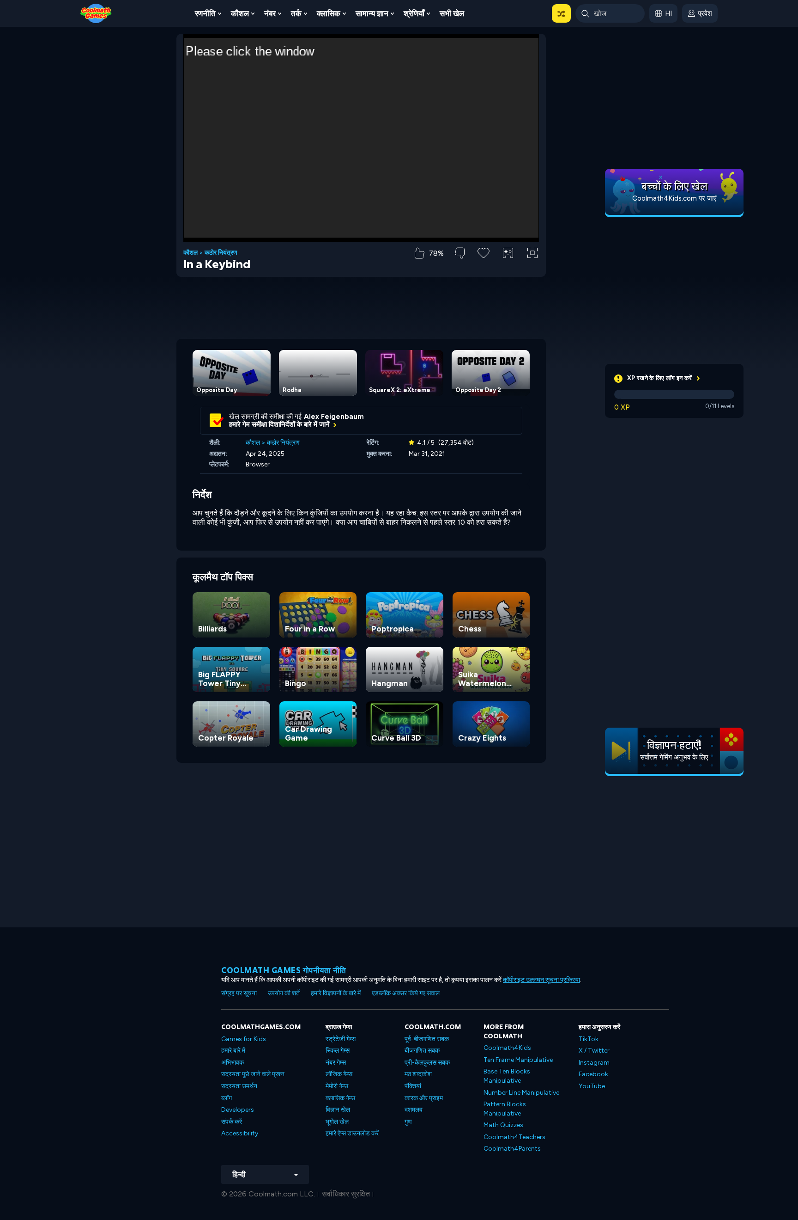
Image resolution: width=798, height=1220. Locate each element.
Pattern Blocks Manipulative (505, 1108)
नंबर (270, 13)
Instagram (594, 1063)
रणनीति (205, 13)
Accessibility (239, 1133)
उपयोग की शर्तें (284, 993)
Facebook (593, 1074)
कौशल (240, 13)
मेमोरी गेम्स (337, 1086)
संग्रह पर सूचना (239, 993)
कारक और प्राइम (424, 1098)
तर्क (296, 13)
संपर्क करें (231, 1122)
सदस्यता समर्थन (239, 1086)
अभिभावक (232, 1063)
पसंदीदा (484, 267)
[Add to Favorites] (483, 252)
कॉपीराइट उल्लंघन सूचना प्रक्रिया (541, 980)
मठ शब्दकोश (418, 1074)
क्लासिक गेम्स (340, 1098)
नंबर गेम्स (336, 1063)
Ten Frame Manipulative (518, 1060)
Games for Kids (243, 1039)
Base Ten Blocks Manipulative (507, 1076)
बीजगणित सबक (422, 1050)
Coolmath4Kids (507, 1048)
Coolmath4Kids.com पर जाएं (674, 198)
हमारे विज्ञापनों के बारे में (336, 993)
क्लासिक (328, 13)
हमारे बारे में (233, 1050)
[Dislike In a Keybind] (459, 253)
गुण (408, 1122)
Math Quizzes (503, 1125)
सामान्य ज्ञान (372, 13)
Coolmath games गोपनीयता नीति (283, 970)
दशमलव (414, 1110)
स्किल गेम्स (338, 1050)
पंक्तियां (413, 1086)
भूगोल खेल (337, 1122)
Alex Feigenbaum (334, 416)
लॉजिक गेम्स (339, 1074)
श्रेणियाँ (414, 13)
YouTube (592, 1086)
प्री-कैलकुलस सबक (427, 1063)
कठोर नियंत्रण (221, 253)
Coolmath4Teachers (514, 1137)
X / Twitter (594, 1050)
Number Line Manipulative (521, 1093)
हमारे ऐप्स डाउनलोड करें (352, 1133)
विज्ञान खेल (338, 1110)
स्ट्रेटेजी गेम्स (341, 1039)
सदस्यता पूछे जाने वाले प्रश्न (252, 1074)
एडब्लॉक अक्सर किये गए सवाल (406, 993)
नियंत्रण (508, 268)
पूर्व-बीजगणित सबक (427, 1039)
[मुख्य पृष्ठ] (96, 12)
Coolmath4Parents (512, 1149)
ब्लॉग (226, 1098)
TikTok (588, 1039)
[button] (561, 13)
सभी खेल (452, 13)
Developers (237, 1110)
